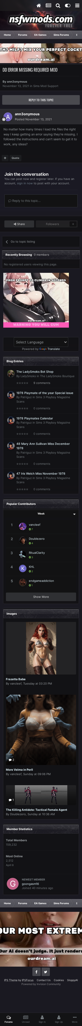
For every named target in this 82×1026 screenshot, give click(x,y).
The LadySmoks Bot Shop (34, 371)
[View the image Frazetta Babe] (41, 648)
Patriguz (26, 397)
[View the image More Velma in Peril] (41, 730)
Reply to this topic (41, 100)
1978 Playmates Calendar (34, 418)
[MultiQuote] (5, 158)
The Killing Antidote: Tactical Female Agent (36, 809)
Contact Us (44, 980)
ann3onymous (17, 81)
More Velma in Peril (19, 769)
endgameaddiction (41, 580)
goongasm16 (30, 884)
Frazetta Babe (16, 679)
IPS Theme (10, 980)
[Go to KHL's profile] (22, 568)
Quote (15, 158)
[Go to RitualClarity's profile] (22, 554)
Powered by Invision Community (41, 984)
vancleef (34, 524)
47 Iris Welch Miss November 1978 (40, 473)
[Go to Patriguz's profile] (11, 395)
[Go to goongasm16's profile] (13, 884)
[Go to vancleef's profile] (22, 526)
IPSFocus (27, 980)
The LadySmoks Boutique (57, 376)
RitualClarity (37, 552)
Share (20, 224)
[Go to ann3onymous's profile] (7, 116)
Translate (53, 349)
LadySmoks (28, 376)
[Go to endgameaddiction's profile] (22, 582)
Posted (33, 119)
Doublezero (37, 538)
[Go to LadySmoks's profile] (11, 373)
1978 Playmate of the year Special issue (44, 393)
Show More (41, 596)
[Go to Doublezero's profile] (22, 540)
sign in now (25, 183)
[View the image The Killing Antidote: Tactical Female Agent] (41, 795)
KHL (31, 566)
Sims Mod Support (45, 86)
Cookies (59, 980)
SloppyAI (72, 980)
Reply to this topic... (26, 200)
